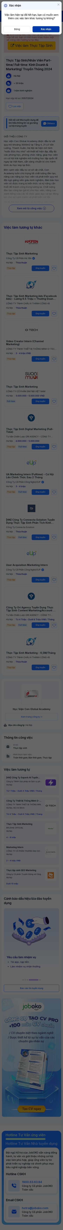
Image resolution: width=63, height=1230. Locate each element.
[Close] (58, 4)
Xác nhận (46, 29)
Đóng (17, 29)
